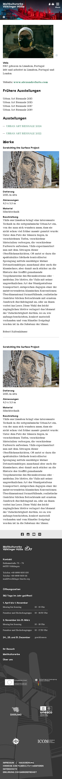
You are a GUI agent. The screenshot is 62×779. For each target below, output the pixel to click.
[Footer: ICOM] (46, 741)
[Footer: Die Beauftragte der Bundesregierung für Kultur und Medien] (46, 681)
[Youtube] (33, 534)
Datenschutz (10, 769)
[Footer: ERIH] (16, 741)
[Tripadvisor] (39, 534)
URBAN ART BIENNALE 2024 (24, 126)
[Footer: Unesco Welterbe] (46, 711)
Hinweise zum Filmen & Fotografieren (23, 766)
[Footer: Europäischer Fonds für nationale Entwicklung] (16, 681)
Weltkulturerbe (11, 654)
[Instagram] (28, 534)
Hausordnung (26, 763)
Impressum (8, 763)
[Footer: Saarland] (16, 711)
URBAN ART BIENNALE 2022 (23, 133)
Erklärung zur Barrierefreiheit (20, 772)
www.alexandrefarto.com (30, 82)
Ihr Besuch (9, 649)
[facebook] (22, 534)
